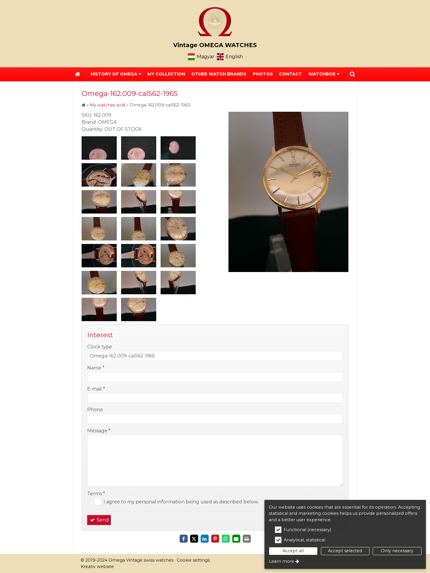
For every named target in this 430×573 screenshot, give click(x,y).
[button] (352, 74)
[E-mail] (236, 538)
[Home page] (215, 21)
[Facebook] (183, 538)
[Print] (246, 538)
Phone (95, 409)
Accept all (293, 550)
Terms (96, 493)
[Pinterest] (215, 538)
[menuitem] (77, 74)
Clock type (99, 347)
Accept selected (345, 550)
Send (102, 520)
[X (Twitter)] (194, 538)
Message (99, 430)
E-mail (96, 389)
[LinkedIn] (204, 538)
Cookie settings (193, 560)
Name (95, 368)
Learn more (281, 561)
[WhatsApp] (225, 538)
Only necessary (397, 550)
